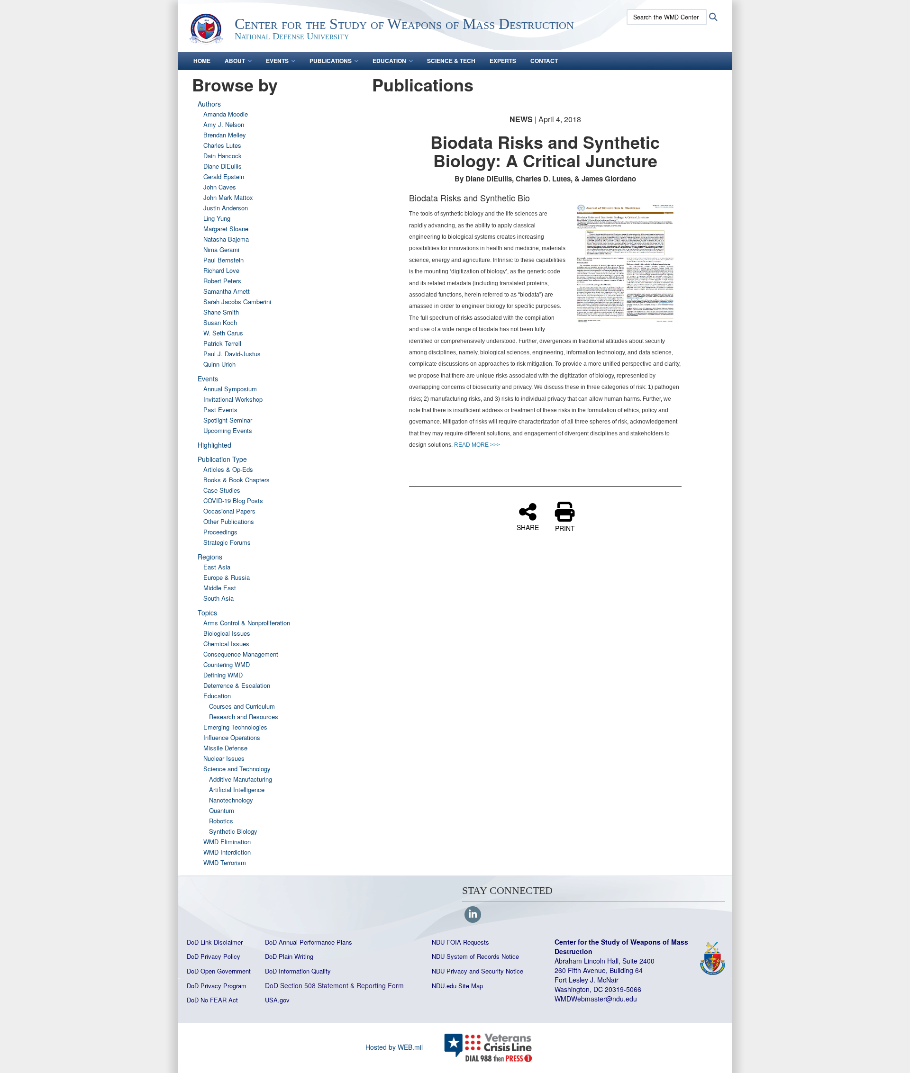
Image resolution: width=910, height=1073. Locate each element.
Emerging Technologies (235, 726)
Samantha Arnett (226, 291)
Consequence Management (240, 653)
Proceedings (220, 531)
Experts (503, 60)
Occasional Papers (229, 510)
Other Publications (228, 521)
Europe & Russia (226, 577)
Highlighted (214, 445)
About (235, 60)
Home (201, 60)
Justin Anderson (225, 207)
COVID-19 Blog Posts (233, 500)
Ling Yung (216, 218)
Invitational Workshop (233, 399)
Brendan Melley (224, 134)
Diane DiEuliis (222, 166)
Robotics (221, 820)
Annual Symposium (230, 388)
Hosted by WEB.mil (394, 1047)
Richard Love (221, 270)
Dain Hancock (222, 155)
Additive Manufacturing (240, 779)
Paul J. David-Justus (232, 353)
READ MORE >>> (477, 445)
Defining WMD (223, 674)
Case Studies (221, 490)
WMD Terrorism (224, 862)
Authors (209, 103)
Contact (544, 60)
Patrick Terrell (222, 343)
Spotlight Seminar (227, 419)
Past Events (220, 409)
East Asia (216, 566)
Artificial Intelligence (236, 789)
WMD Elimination (227, 841)
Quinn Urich (219, 364)
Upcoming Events (227, 430)
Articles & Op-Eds (228, 469)
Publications (330, 60)
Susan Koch (220, 322)
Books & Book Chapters (236, 479)
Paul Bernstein (223, 259)
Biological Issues (226, 633)
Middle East (219, 587)
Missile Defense (225, 747)
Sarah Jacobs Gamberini (237, 301)
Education (389, 60)
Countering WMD (226, 664)
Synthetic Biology (233, 831)
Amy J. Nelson (223, 124)
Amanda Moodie (225, 113)
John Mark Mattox (228, 197)
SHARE (528, 527)
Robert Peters (222, 280)
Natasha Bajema (226, 238)
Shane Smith (221, 311)
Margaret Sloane (225, 228)
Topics (207, 612)
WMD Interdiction (227, 852)
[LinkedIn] (472, 915)
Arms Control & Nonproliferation (246, 622)
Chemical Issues (226, 643)
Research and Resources (243, 716)
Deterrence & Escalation (236, 685)
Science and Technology (237, 768)
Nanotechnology (231, 799)
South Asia (218, 598)
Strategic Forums (227, 542)
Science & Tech (451, 60)
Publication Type (222, 459)
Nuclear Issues (224, 758)
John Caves (219, 186)
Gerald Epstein (223, 176)
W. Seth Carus (223, 332)
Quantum (221, 810)
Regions (210, 556)
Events (277, 60)
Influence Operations (231, 737)
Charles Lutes (222, 145)
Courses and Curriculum (242, 706)
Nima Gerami (221, 249)
